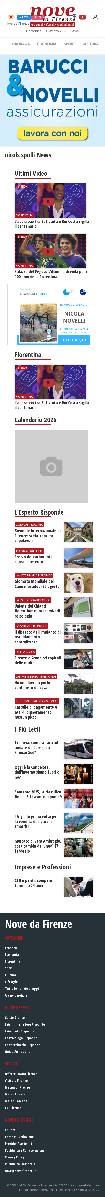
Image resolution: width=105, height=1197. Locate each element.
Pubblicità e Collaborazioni (24, 1150)
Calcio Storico (15, 1017)
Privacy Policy (14, 1157)
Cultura (91, 44)
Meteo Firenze (15, 1094)
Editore (10, 1130)
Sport (69, 44)
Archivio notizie (16, 995)
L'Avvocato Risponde (19, 1031)
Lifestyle (11, 981)
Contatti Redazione (19, 1136)
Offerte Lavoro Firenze (21, 1073)
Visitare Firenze (16, 1080)
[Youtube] (82, 17)
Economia (46, 44)
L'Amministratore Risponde (25, 1024)
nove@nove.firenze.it (20, 1170)
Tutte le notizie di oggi (22, 988)
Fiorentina (12, 961)
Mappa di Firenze (17, 1087)
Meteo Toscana (16, 1101)
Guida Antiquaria (18, 1051)
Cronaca (21, 44)
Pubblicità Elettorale (20, 1164)
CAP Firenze (13, 1107)
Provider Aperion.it (18, 1143)
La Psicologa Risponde (21, 1038)
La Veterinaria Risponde (22, 1044)
